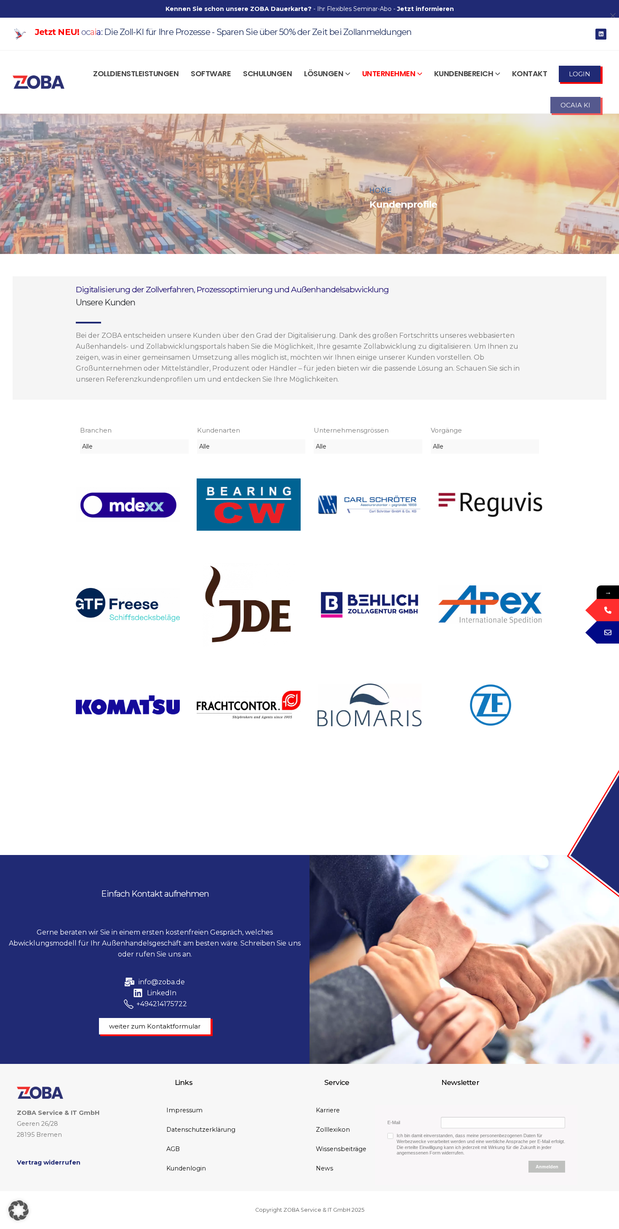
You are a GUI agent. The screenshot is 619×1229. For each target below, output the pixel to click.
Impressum (184, 1110)
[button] (18, 1210)
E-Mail (393, 1122)
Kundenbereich (464, 73)
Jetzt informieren (425, 9)
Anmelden (547, 1166)
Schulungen (267, 73)
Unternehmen (389, 73)
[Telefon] (608, 610)
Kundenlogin (186, 1168)
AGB (173, 1149)
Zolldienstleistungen (136, 73)
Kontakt (529, 73)
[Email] (608, 632)
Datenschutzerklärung (200, 1129)
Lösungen (323, 73)
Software (211, 73)
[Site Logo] (38, 82)
